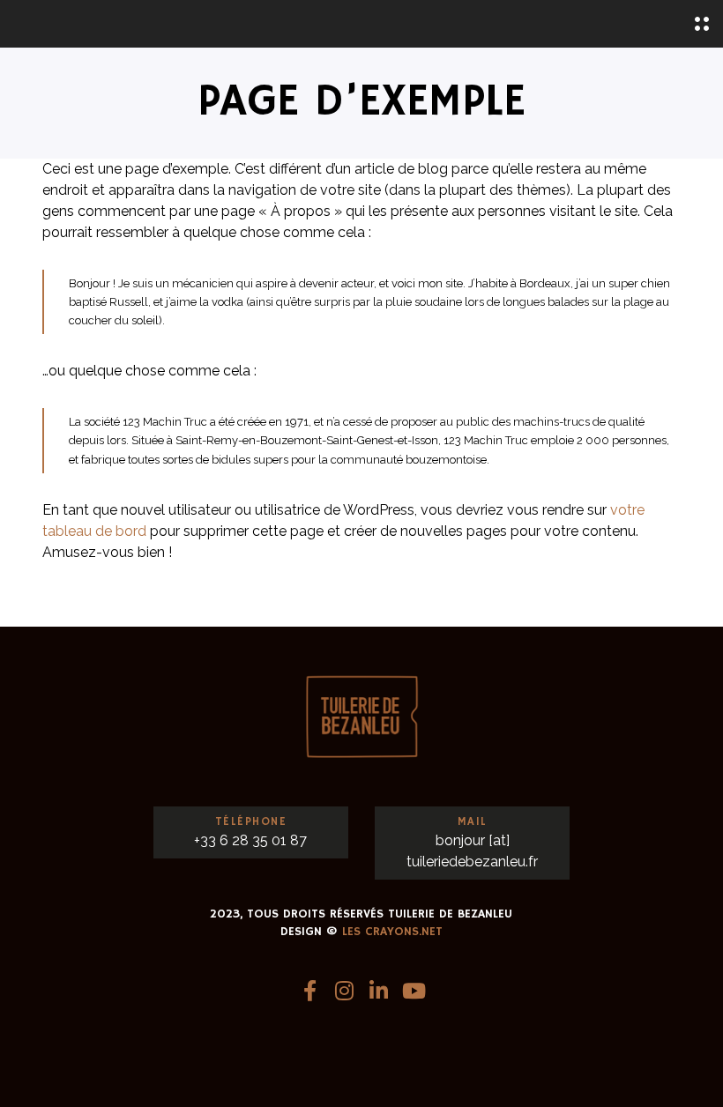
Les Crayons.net (392, 932)
